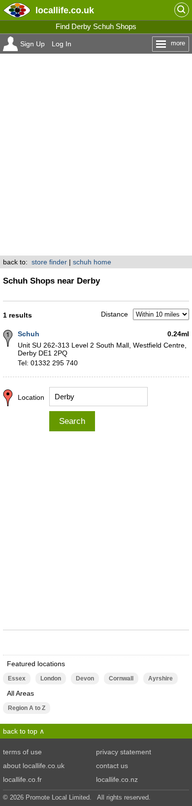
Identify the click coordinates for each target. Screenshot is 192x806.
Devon (85, 678)
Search (72, 421)
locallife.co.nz (117, 779)
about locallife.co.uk (33, 766)
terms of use (22, 752)
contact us (112, 766)
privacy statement (123, 752)
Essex (17, 678)
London (50, 678)
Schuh (28, 334)
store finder (49, 262)
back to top (20, 731)
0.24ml (178, 334)
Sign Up (32, 44)
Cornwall (121, 678)
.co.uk (64, 10)
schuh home (92, 262)
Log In (61, 44)
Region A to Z (26, 708)
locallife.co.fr (22, 779)
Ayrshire (160, 678)
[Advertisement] (96, 155)
